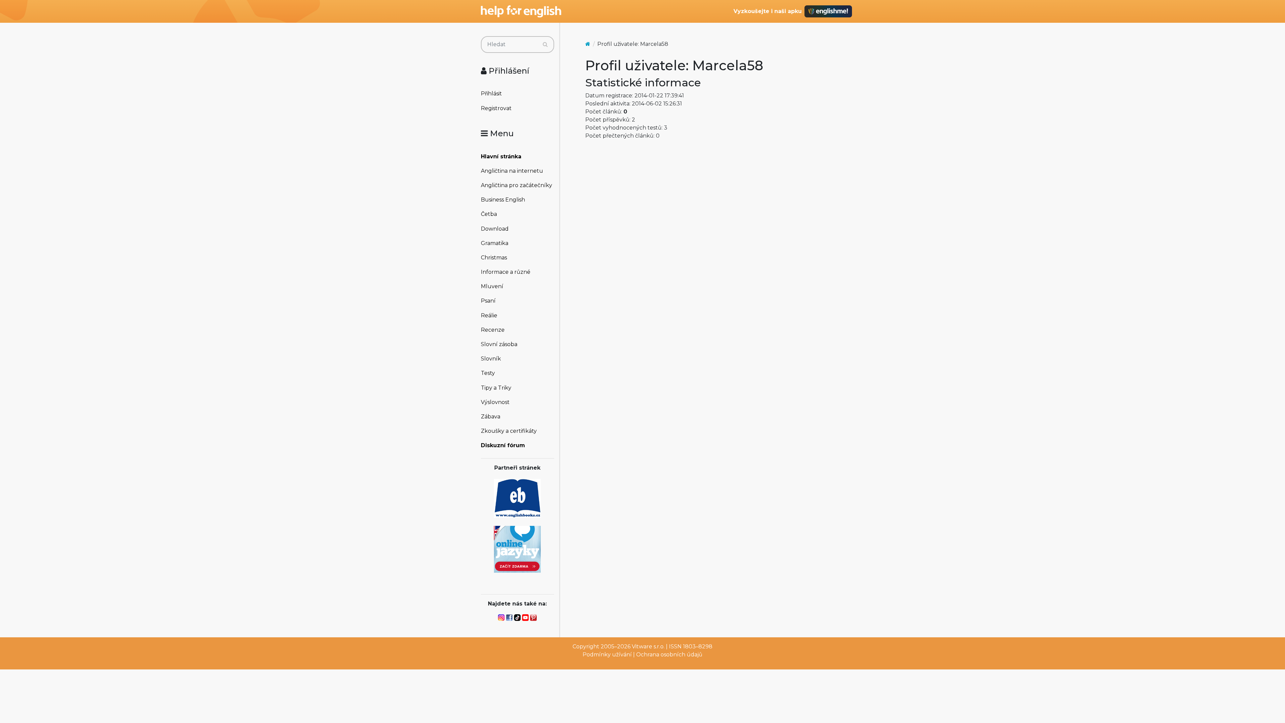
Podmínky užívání (607, 654)
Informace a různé (505, 272)
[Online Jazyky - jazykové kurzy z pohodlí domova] (517, 549)
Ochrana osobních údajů (669, 654)
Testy (488, 373)
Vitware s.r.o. (648, 646)
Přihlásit (491, 93)
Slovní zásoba (499, 344)
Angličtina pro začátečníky (516, 185)
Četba (489, 214)
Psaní (488, 301)
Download (495, 229)
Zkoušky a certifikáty (509, 431)
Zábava (490, 416)
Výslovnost (495, 402)
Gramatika (494, 243)
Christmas (494, 257)
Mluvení (492, 286)
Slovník (491, 358)
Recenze (493, 330)
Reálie (489, 315)
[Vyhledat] (545, 44)
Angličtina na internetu (512, 171)
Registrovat (496, 108)
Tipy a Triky (496, 388)
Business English (503, 199)
